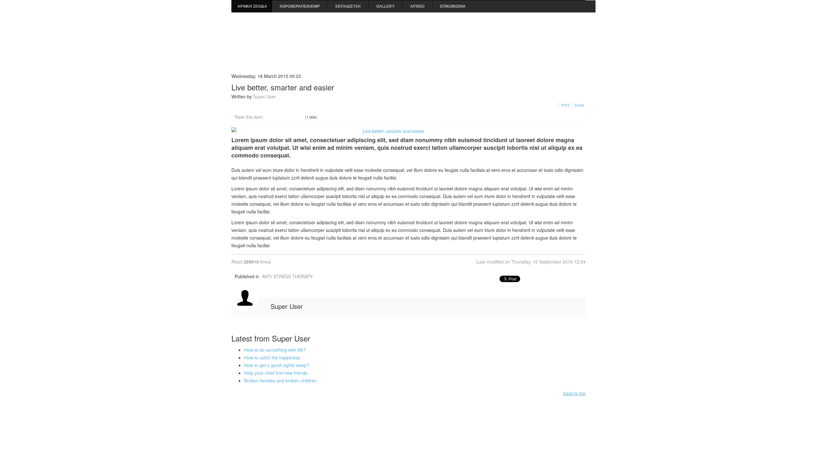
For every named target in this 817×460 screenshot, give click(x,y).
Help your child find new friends (275, 373)
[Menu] (583, 26)
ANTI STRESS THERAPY (287, 276)
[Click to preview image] (408, 131)
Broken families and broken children (280, 380)
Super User (264, 96)
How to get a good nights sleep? (276, 365)
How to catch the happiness (272, 357)
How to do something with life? (275, 350)
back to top (574, 393)
